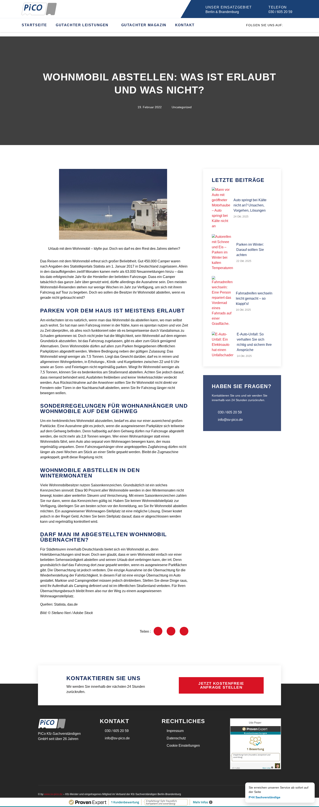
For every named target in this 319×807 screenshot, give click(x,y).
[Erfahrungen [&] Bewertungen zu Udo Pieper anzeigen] (255, 768)
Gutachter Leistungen (82, 25)
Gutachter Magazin (143, 25)
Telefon (277, 7)
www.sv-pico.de (53, 794)
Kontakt (185, 25)
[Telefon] (262, 9)
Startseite (34, 25)
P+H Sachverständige (264, 797)
